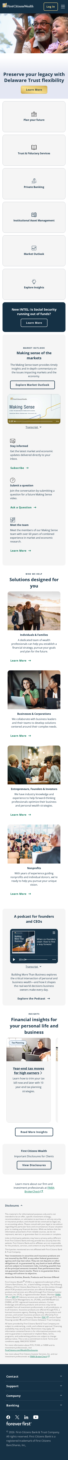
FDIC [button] (45, 1317)
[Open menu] (54, 932)
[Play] (14, 959)
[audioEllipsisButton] (54, 959)
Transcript (32, 427)
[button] (15, 1297)
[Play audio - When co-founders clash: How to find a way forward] (40, 949)
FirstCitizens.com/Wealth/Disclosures (21, 1350)
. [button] (26, 1445)
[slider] (37, 959)
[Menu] (62, 6)
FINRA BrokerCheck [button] (39, 1190)
